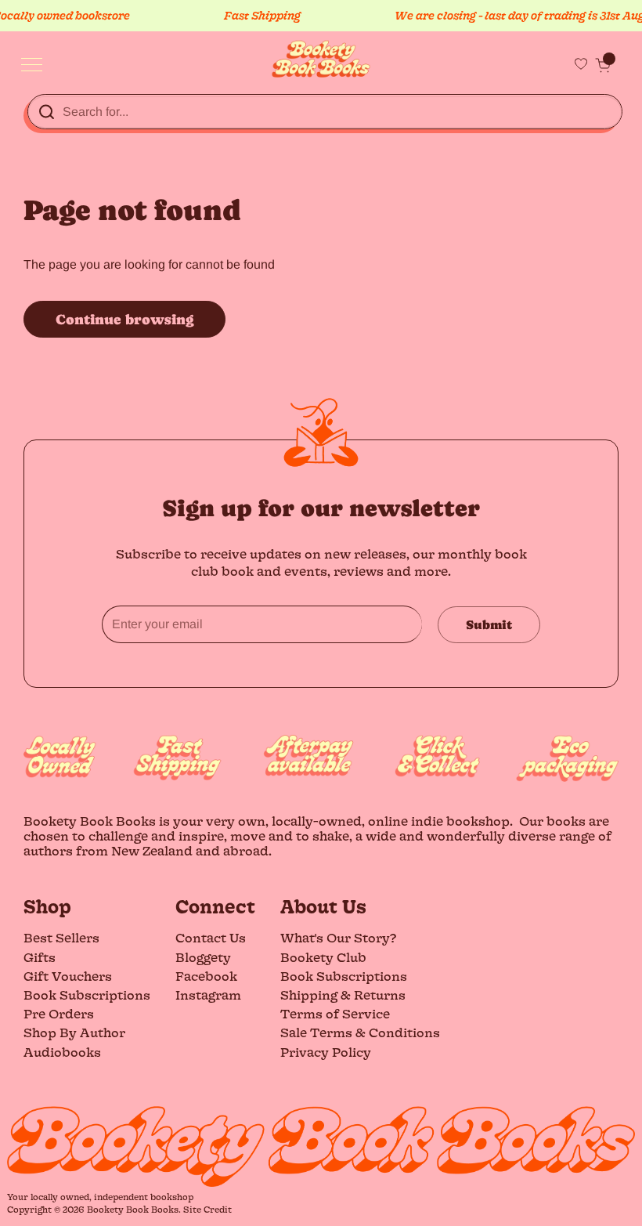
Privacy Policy (325, 1051)
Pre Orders (58, 1013)
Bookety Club (323, 956)
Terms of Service (335, 1013)
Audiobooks (62, 1051)
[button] (603, 65)
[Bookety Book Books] (321, 59)
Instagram (208, 994)
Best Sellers (61, 937)
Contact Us (210, 937)
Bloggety (203, 956)
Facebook (206, 975)
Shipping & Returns (343, 994)
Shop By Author (74, 1032)
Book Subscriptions (86, 994)
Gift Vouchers (67, 975)
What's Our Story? (338, 937)
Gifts (39, 956)
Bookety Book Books (133, 1209)
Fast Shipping (252, 15)
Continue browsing (124, 319)
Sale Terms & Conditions (360, 1032)
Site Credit (207, 1209)
